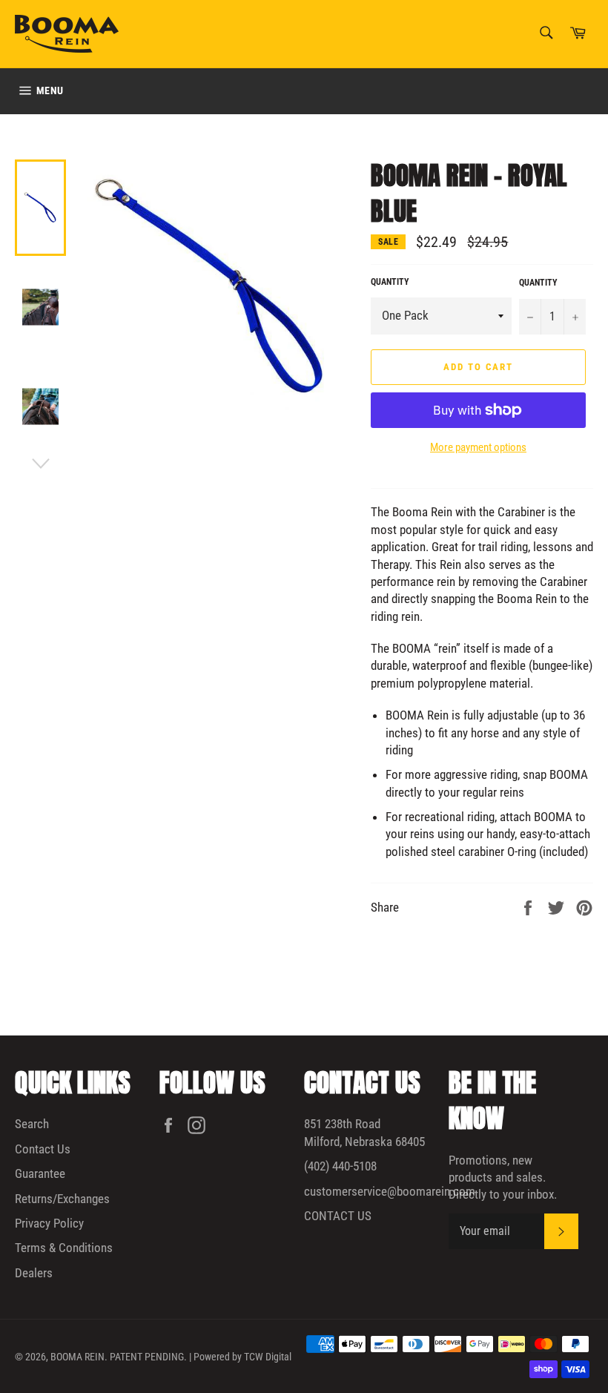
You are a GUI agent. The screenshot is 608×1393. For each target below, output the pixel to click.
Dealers (34, 1272)
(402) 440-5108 (340, 1166)
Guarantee (40, 1173)
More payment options (478, 447)
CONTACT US (337, 1215)
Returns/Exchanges (62, 1198)
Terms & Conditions (64, 1247)
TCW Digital (267, 1357)
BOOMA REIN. (79, 1357)
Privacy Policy (49, 1223)
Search (32, 1123)
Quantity (390, 282)
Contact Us (42, 1149)
